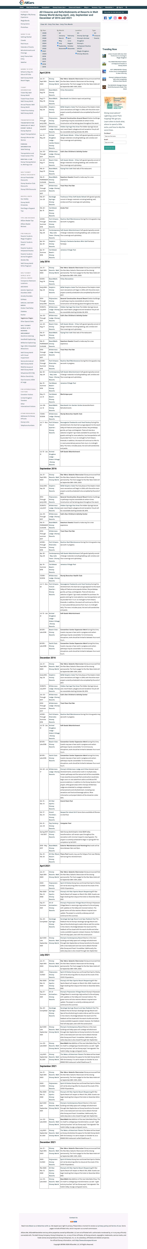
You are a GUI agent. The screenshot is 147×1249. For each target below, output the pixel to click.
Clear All (43, 24)
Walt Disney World (32, 7)
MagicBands (25, 21)
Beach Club (53, 160)
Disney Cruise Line (59, 7)
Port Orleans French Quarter (53, 425)
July (60, 43)
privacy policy (103, 1226)
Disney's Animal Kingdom (83, 39)
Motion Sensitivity (27, 376)
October (70, 46)
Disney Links (25, 422)
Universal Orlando (75, 7)
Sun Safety (24, 199)
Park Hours (24, 44)
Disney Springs (83, 36)
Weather (23, 62)
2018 (44, 59)
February (71, 36)
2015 (44, 67)
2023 (44, 46)
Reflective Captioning (28, 343)
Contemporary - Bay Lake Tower (54, 232)
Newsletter (109, 7)
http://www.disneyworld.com (86, 1240)
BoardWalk (53, 90)
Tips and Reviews (28, 218)
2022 (44, 48)
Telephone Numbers (27, 425)
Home (22, 7)
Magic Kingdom (83, 51)
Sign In (120, 7)
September (62, 46)
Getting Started (26, 37)
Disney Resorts (82, 54)
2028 (44, 33)
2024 (44, 43)
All (60, 33)
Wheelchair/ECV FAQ (28, 373)
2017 (44, 61)
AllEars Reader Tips (27, 220)
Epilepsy (23, 299)
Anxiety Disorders (26, 296)
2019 (44, 56)
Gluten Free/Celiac (27, 308)
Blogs (86, 7)
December (71, 48)
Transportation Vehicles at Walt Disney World (28, 125)
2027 (44, 36)
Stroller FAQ (25, 260)
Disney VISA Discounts (28, 189)
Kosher (23, 315)
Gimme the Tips (109, 148)
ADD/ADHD (24, 287)
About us (32, 1226)
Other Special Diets (27, 321)
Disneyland (45, 7)
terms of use (116, 1226)
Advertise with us (44, 1226)
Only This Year (53, 24)
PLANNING (24, 12)
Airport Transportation (28, 134)
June (69, 41)
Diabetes (24, 311)
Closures (97, 36)
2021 (44, 51)
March (61, 38)
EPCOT (79, 48)
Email (106, 139)
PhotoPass (24, 27)
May (60, 41)
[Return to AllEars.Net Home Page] (32, 5)
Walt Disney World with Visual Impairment (27, 355)
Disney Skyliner (26, 131)
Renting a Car (26, 159)
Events (96, 38)
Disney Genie (25, 24)
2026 (44, 38)
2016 (44, 64)
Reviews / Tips (97, 7)
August (70, 43)
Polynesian (53, 118)
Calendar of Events (27, 47)
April (69, 38)
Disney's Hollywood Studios (84, 44)
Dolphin (52, 107)
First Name (107, 133)
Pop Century (53, 823)
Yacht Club (53, 643)
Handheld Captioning (28, 339)
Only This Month (66, 24)
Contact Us (73, 1218)
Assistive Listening (27, 336)
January (62, 36)
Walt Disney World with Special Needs (26, 275)
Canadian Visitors (27, 394)
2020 (44, 54)
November (62, 48)
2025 (44, 41)
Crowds (23, 40)
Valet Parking (25, 149)
